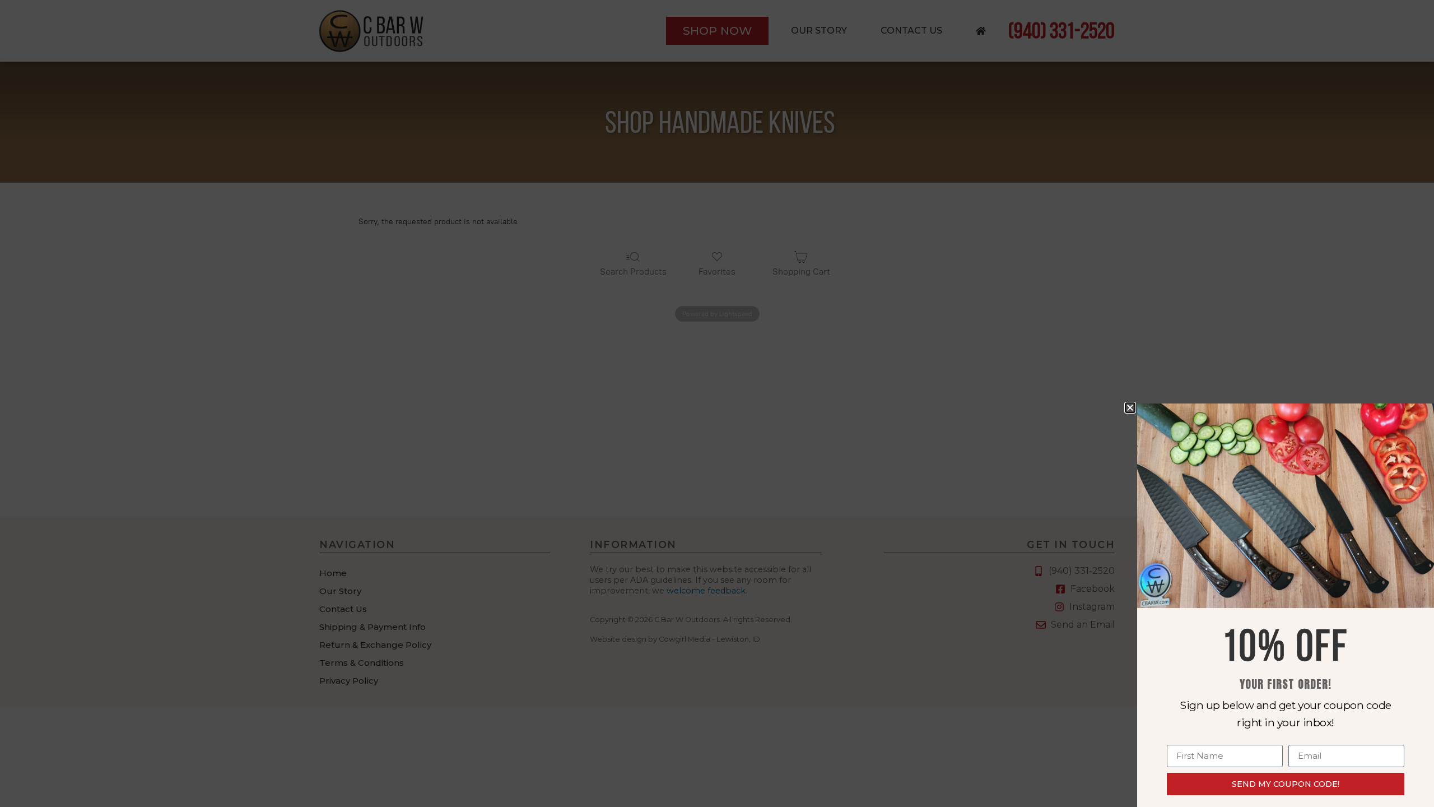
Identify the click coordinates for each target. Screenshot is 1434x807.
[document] (717, 403)
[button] (1130, 408)
